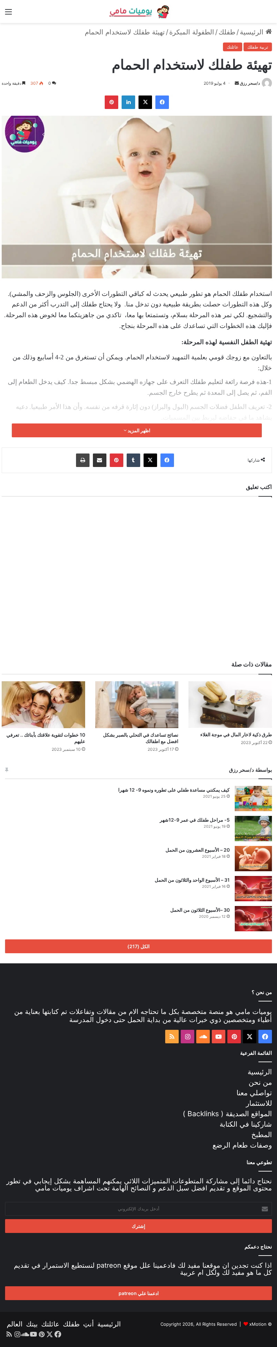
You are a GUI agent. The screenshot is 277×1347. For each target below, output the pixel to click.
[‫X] (145, 102)
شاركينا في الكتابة (246, 1124)
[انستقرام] (187, 1036)
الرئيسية (253, 32)
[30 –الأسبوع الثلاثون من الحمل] (253, 918)
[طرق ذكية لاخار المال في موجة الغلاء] (230, 704)
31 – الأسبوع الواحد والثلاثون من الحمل (192, 880)
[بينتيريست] (111, 102)
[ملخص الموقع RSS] (172, 1036)
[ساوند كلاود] (203, 1036)
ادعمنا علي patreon (139, 1293)
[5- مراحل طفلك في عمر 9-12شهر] (253, 828)
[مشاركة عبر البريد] (99, 460)
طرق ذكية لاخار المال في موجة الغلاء (236, 734)
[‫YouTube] (218, 1036)
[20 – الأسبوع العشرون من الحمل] (253, 858)
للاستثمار (259, 1103)
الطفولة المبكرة (191, 32)
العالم (15, 1324)
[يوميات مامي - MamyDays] (138, 11)
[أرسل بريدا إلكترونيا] (237, 83)
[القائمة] (8, 14)
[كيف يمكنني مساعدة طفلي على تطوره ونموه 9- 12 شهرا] (253, 798)
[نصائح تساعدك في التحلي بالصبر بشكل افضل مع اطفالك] (137, 704)
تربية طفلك (257, 47)
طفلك (227, 32)
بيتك (32, 1324)
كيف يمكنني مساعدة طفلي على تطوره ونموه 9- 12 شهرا (174, 790)
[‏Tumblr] (133, 460)
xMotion (258, 1324)
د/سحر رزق (250, 83)
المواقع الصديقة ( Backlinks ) (227, 1113)
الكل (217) (138, 946)
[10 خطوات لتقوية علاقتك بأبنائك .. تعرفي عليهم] (43, 704)
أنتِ (88, 1324)
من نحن (260, 1082)
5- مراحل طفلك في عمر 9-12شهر (195, 820)
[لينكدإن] (128, 102)
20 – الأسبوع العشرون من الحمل (198, 850)
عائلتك (232, 47)
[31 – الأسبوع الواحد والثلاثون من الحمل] (253, 888)
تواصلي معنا (254, 1093)
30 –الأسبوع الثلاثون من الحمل (200, 910)
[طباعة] (83, 460)
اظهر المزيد (138, 430)
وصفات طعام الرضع (242, 1145)
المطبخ (261, 1134)
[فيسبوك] (162, 102)
